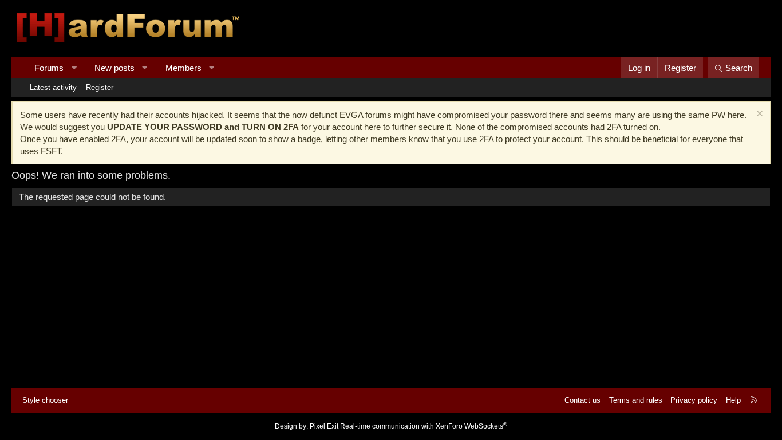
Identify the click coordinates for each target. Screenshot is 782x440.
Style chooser (45, 400)
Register (99, 87)
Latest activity (53, 87)
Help (733, 400)
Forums (49, 68)
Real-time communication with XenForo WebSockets (423, 426)
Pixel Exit (324, 426)
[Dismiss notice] (758, 115)
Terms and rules (635, 400)
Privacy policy (693, 400)
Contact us (582, 400)
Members (183, 68)
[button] (74, 67)
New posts (114, 68)
